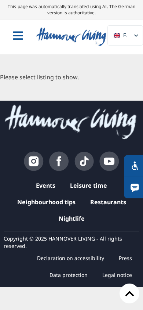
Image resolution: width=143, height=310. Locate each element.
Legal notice (117, 274)
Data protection (69, 274)
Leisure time (88, 185)
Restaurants (108, 202)
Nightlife (72, 219)
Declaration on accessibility (70, 258)
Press (125, 258)
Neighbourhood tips (46, 202)
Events (45, 185)
